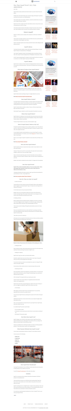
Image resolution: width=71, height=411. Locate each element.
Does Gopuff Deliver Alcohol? (21, 141)
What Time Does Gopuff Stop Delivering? (24, 96)
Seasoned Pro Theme (43, 407)
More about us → (51, 22)
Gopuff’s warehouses (22, 371)
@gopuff (33, 133)
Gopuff (15, 395)
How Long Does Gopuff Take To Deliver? (23, 176)
